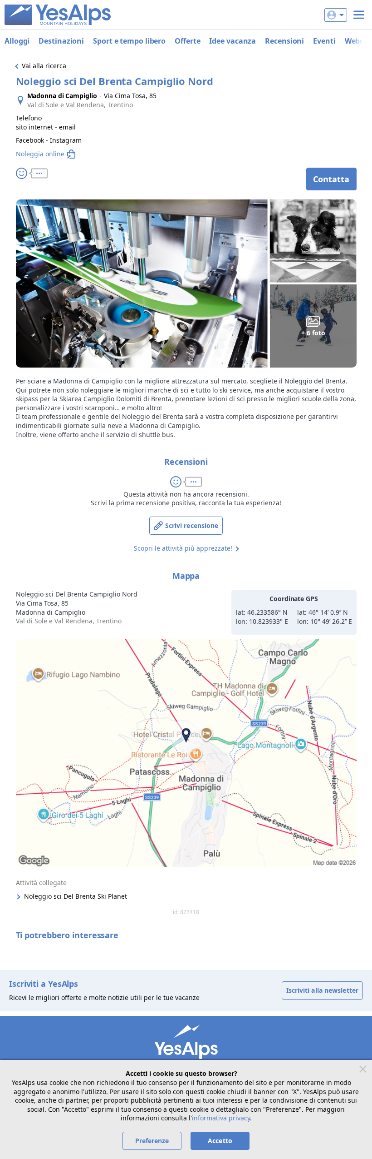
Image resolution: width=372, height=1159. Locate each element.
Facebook (30, 140)
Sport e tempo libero (129, 41)
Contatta (331, 179)
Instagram (66, 140)
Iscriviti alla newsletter (322, 990)
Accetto (220, 1140)
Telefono (29, 118)
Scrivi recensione (192, 525)
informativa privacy (221, 1118)
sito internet (34, 127)
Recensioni (284, 41)
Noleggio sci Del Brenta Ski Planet (75, 896)
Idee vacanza (232, 41)
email (67, 127)
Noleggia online (40, 153)
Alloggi (17, 41)
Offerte (187, 41)
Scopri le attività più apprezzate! (183, 548)
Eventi (324, 41)
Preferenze (152, 1140)
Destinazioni (61, 41)
